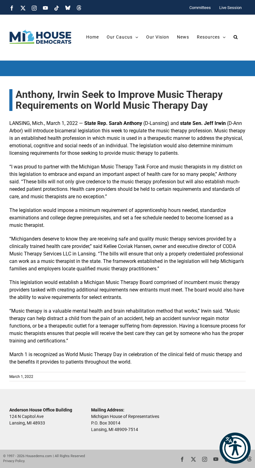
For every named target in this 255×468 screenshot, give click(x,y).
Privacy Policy (13, 461)
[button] (235, 448)
